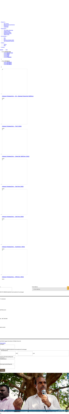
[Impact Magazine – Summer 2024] (14, 244)
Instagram (2, 344)
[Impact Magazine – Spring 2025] (14, 184)
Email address (35, 286)
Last (34, 353)
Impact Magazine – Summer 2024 (13, 246)
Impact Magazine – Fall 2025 (12, 126)
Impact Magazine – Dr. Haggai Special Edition (17, 96)
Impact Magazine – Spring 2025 (12, 186)
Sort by (8, 52)
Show (8, 62)
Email (3, 358)
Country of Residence (6, 356)
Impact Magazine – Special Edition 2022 (15, 156)
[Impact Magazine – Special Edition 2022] (14, 154)
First (17, 353)
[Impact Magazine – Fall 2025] (14, 124)
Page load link (3, 343)
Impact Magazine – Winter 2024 (13, 276)
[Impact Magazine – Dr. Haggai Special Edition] (14, 93)
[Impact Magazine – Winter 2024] (14, 274)
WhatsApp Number (6, 364)
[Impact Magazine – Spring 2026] (14, 214)
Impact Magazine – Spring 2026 (13, 216)
